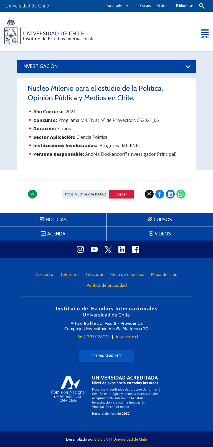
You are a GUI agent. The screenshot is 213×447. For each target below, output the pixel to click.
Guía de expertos (127, 274)
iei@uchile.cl (127, 336)
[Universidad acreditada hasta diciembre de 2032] (106, 395)
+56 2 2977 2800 (92, 336)
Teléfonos (70, 274)
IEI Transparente (106, 355)
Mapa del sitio (164, 274)
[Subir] (32, 194)
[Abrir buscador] (201, 6)
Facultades (114, 5)
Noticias (56, 219)
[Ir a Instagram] (80, 249)
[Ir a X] (107, 249)
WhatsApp (180, 194)
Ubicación (95, 274)
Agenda (56, 234)
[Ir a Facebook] (135, 249)
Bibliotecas (185, 5)
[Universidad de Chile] (27, 4)
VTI (109, 439)
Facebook (159, 194)
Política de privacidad (106, 285)
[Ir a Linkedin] (121, 249)
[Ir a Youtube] (94, 249)
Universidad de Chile (130, 439)
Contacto (44, 274)
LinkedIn (170, 194)
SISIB (98, 439)
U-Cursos (143, 5)
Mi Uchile (163, 5)
